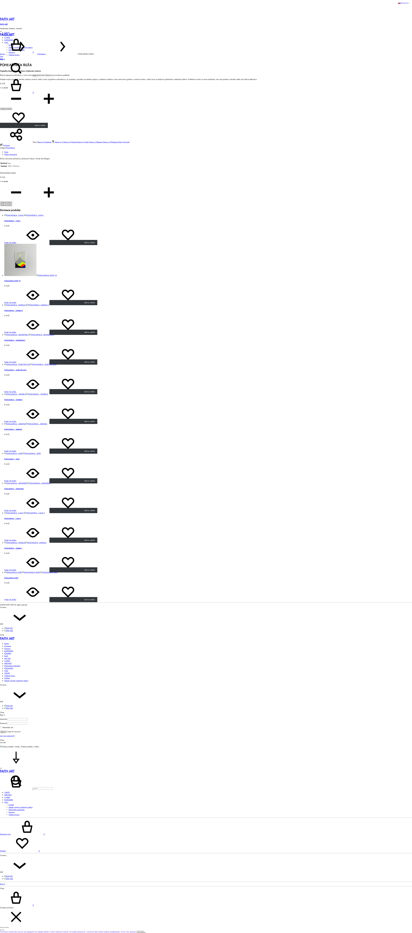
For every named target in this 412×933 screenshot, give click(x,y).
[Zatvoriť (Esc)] (7, 927)
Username (3, 719)
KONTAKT (7, 653)
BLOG (6, 643)
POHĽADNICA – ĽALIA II (12, 519)
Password (3, 723)
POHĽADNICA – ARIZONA (13, 429)
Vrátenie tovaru (9, 676)
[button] (5, 145)
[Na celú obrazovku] (3, 927)
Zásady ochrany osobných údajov (16, 680)
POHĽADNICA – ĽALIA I (12, 221)
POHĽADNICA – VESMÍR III (13, 400)
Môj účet (7, 658)
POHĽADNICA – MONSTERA (14, 489)
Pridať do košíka (6, 109)
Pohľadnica (41, 54)
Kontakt (11, 805)
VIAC (6, 671)
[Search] (26, 788)
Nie (142, 932)
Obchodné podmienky (12, 666)
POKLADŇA (8, 668)
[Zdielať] (5, 927)
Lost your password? (7, 736)
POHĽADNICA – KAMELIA (13, 548)
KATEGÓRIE (8, 651)
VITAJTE (7, 673)
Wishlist (7, 678)
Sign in (3, 732)
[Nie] (144, 932)
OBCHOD (8, 663)
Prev (1, 56)
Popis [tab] (6, 152)
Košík (6, 656)
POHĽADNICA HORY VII (12, 281)
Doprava (7, 648)
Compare (7, 646)
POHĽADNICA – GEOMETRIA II (14, 340)
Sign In (2, 884)
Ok (138, 932)
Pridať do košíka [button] (10, 242)
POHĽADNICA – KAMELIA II (13, 311)
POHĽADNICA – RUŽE (12, 459)
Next (1, 59)
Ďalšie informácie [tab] (10, 154)
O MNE (7, 661)
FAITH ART (4, 24)
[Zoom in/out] (1, 927)
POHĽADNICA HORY (11, 578)
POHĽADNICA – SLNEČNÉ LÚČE (15, 370)
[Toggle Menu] (1, 31)
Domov (2, 54)
